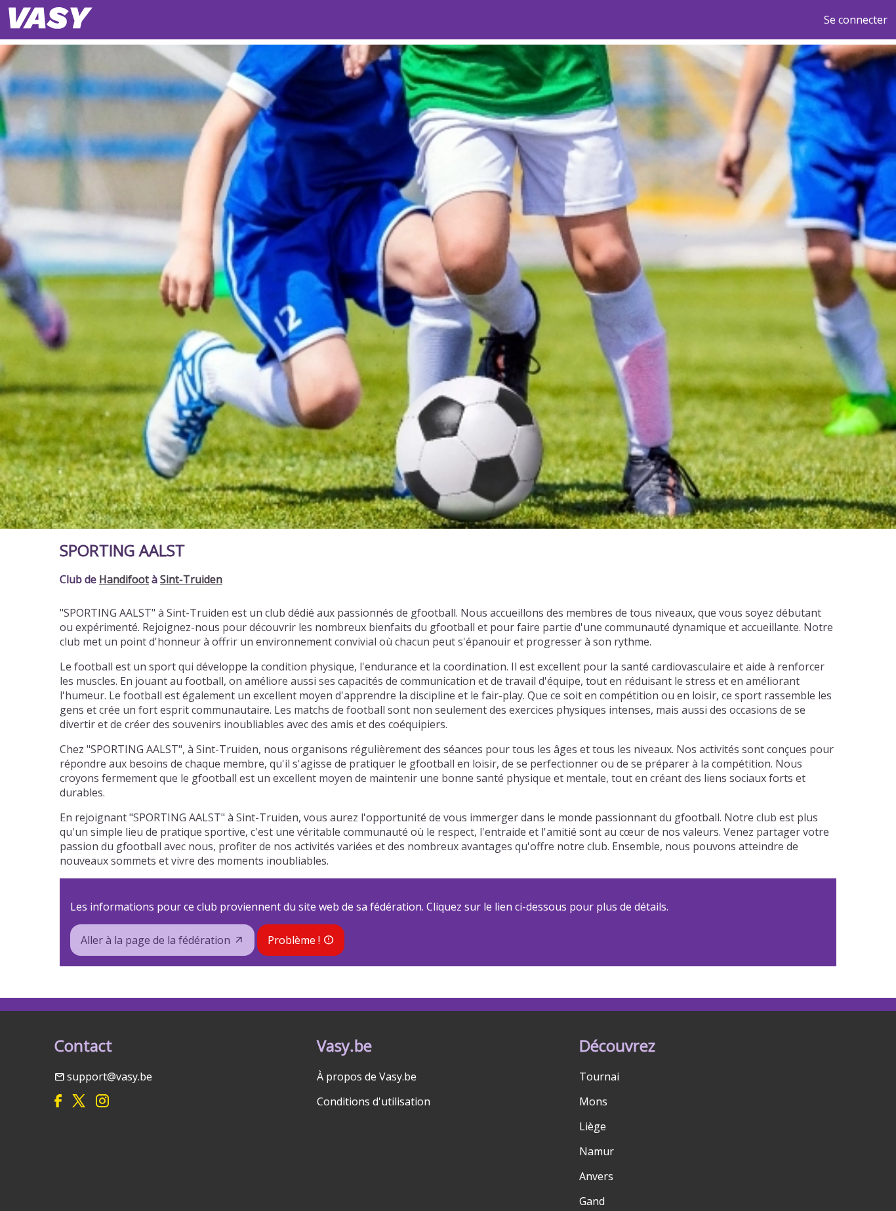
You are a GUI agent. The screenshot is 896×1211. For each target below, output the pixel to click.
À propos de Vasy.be (367, 1076)
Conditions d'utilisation (373, 1101)
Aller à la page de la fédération (155, 940)
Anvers (596, 1176)
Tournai (599, 1076)
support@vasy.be (109, 1076)
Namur (596, 1151)
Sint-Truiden (191, 579)
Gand (592, 1201)
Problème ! (294, 940)
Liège (592, 1126)
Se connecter (855, 19)
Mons (593, 1101)
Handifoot (124, 579)
